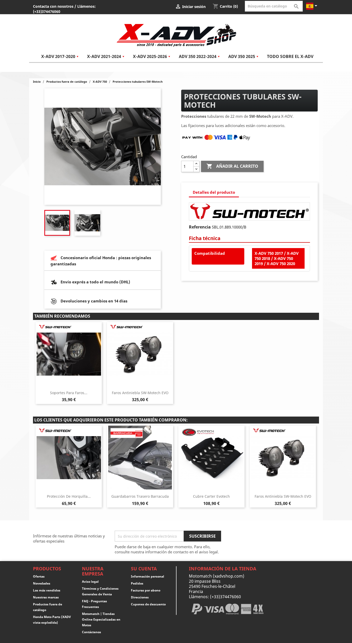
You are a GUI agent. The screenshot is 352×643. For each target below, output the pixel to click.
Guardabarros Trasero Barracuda (140, 496)
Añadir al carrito (232, 166)
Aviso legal (90, 581)
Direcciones (140, 597)
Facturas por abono (145, 590)
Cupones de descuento (148, 604)
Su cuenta (144, 568)
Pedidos (137, 583)
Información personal (147, 576)
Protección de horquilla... (69, 496)
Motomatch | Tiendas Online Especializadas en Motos (101, 619)
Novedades (41, 583)
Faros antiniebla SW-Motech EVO (140, 392)
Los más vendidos (46, 590)
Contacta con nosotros (53, 6)
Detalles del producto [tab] (214, 192)
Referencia (200, 227)
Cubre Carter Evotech (211, 496)
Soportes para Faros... (68, 392)
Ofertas (39, 576)
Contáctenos (91, 632)
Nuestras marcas (46, 597)
